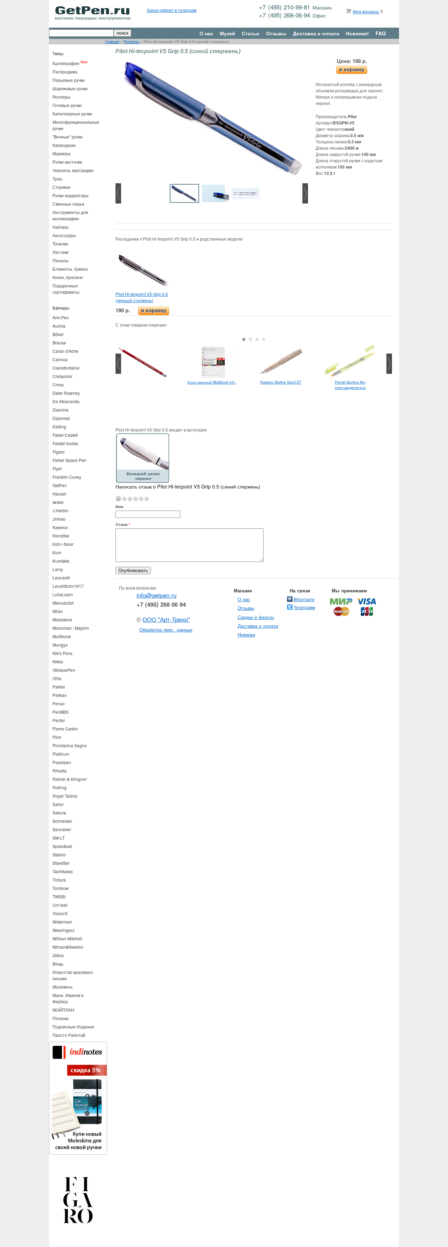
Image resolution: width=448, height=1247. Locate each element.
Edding (59, 426)
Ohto (57, 678)
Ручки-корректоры (70, 195)
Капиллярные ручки (72, 113)
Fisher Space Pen (69, 460)
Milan (57, 611)
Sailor (58, 804)
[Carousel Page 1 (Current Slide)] (243, 339)
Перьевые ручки (68, 80)
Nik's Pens (62, 653)
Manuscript (63, 603)
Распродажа (64, 71)
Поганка (60, 1018)
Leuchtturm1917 (68, 586)
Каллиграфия (65, 63)
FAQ (381, 33)
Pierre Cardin (65, 729)
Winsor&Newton (67, 947)
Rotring (59, 787)
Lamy (57, 569)
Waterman (62, 922)
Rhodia (59, 771)
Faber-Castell (65, 435)
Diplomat (61, 418)
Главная (112, 41)
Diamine (60, 410)
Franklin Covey (66, 477)
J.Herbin (60, 510)
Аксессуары (64, 235)
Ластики (60, 252)
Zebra (58, 955)
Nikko (57, 661)
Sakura (59, 812)
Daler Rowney (66, 393)
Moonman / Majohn (70, 628)
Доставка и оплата (316, 33)
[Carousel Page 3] (257, 339)
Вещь (57, 964)
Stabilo (59, 854)
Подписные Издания (73, 1026)
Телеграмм (304, 607)
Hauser (59, 494)
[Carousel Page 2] (250, 339)
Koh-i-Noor (63, 544)
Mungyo (60, 645)
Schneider (62, 821)
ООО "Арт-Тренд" (166, 619)
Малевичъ (62, 987)
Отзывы (276, 33)
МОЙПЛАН (63, 1010)
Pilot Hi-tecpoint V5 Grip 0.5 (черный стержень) (141, 297)
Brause (59, 342)
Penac (58, 703)
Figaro (58, 452)
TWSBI (58, 896)
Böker (58, 334)
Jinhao (58, 519)
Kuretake (61, 561)
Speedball (62, 846)
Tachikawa (62, 871)
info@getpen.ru (156, 595)
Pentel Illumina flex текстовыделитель (350, 385)
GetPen (59, 485)
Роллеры (131, 41)
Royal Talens (64, 796)
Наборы (60, 227)
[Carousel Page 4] (263, 339)
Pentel (58, 720)
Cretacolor (62, 376)
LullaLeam (62, 594)
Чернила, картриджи (72, 170)
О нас (206, 33)
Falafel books (65, 443)
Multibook (61, 636)
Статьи (250, 33)
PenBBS (60, 712)
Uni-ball (60, 905)
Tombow (60, 888)
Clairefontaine (65, 368)
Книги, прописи (67, 277)
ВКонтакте (304, 599)
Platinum (60, 754)
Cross (58, 384)
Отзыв (122, 524)
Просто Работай (68, 1035)
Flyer (57, 468)
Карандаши (64, 145)
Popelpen (61, 762)
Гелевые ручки (67, 105)
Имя (119, 506)
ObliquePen (63, 670)
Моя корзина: (366, 11)
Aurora (58, 326)
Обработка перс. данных (165, 629)
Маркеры (61, 153)
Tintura (59, 880)
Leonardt (61, 577)
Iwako (58, 502)
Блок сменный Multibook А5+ (212, 382)
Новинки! (357, 33)
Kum (56, 552)
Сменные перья (68, 204)
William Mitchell (67, 938)
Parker (58, 687)
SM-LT (58, 838)
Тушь (57, 178)
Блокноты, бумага (70, 269)
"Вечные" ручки (67, 137)
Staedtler (61, 863)
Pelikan (59, 695)
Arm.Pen (60, 317)
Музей (227, 33)
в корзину (351, 69)
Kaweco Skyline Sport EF (280, 382)
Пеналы (60, 260)
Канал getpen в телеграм (171, 10)
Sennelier (61, 829)
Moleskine (62, 619)
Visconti (60, 913)
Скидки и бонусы (256, 617)
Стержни (61, 187)
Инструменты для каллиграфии (70, 215)
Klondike (60, 536)
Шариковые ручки (70, 88)
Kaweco (60, 527)
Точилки (60, 244)
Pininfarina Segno (69, 745)
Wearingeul (63, 930)
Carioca (60, 359)
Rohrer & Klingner (69, 779)
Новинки (246, 634)
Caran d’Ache (65, 351)
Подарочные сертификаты (65, 289)
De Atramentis (65, 401)
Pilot (56, 737)
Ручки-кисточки (67, 162)
